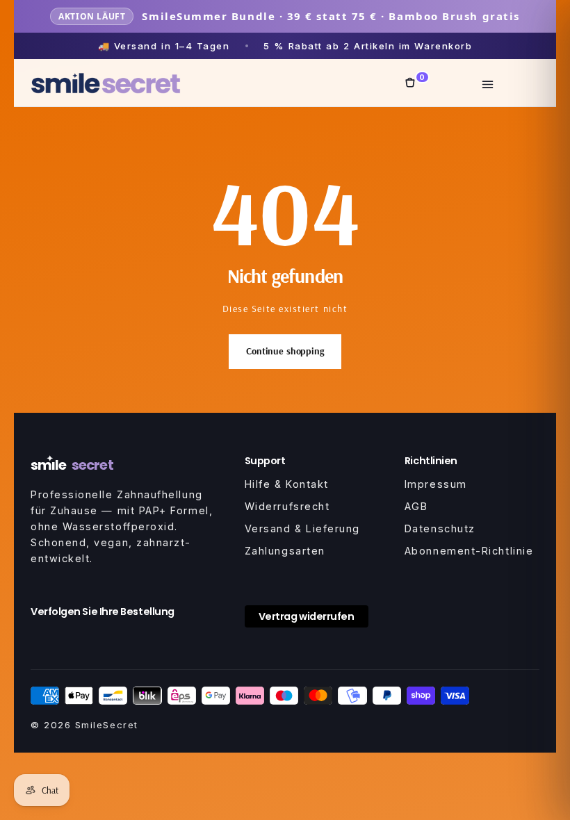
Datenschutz (440, 528)
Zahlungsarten (285, 551)
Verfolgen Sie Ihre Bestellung (102, 611)
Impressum (436, 484)
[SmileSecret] (106, 83)
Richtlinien (431, 461)
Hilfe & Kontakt (287, 484)
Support (265, 461)
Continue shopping (285, 351)
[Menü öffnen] (487, 82)
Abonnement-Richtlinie (469, 551)
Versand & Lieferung (302, 528)
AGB (416, 506)
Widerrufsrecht (287, 506)
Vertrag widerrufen (307, 616)
